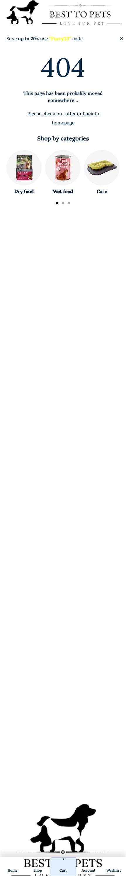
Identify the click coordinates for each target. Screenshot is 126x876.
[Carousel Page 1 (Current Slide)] (57, 203)
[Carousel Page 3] (69, 203)
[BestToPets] (63, 12)
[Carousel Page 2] (63, 203)
